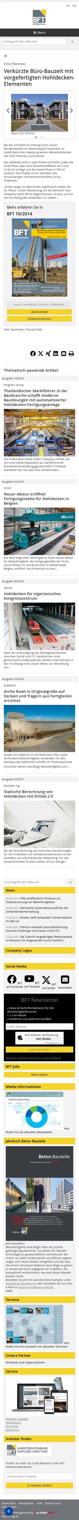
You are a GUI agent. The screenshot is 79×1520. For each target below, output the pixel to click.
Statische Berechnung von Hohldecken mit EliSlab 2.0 (28, 794)
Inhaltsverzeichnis (39, 319)
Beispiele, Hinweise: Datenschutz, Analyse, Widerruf (33, 1057)
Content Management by (18, 1512)
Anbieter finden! (41, 1485)
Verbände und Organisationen (25, 1362)
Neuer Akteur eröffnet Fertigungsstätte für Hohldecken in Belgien (36, 498)
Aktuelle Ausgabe (17, 1419)
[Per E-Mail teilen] (63, 353)
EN (74, 5)
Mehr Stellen (39, 1074)
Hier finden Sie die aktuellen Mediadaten (37, 1130)
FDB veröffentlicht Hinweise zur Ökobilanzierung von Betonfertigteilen (33, 900)
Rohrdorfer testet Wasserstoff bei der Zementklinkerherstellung (37, 909)
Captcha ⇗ (53, 1043)
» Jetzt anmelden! (39, 1049)
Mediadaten (13, 1422)
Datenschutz (53, 1503)
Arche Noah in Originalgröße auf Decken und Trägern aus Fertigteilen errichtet (38, 696)
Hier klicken (43, 1039)
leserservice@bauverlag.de (36, 1287)
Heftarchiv (12, 1430)
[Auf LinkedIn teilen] (56, 355)
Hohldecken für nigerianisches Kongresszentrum (32, 596)
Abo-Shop (12, 1426)
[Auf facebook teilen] (33, 355)
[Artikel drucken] (71, 353)
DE (68, 5)
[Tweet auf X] (40, 355)
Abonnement (39, 312)
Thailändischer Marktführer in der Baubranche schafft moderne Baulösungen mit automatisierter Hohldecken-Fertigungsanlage (36, 397)
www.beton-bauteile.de (21, 1283)
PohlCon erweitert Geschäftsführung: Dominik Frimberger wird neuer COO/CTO (37, 929)
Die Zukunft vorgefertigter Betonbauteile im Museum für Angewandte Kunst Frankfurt (39, 938)
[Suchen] (72, 41)
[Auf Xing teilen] (48, 355)
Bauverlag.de (10, 1516)
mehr (9, 1291)
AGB (39, 1503)
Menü (41, 32)
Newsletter (9, 1503)
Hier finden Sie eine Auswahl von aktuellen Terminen (37, 1344)
